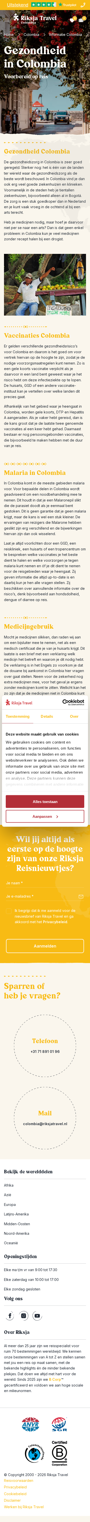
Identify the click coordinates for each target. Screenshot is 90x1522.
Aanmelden (45, 946)
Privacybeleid (55, 922)
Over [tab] (74, 716)
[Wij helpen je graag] (83, 5)
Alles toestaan (45, 802)
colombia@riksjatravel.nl (45, 1124)
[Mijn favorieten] (72, 20)
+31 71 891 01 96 (45, 1051)
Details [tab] (47, 716)
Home (9, 34)
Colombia (31, 34)
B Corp (56, 1379)
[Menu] (7, 20)
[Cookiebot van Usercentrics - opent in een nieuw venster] (63, 702)
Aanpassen (42, 816)
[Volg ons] (10, 1316)
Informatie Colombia (65, 34)
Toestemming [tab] (18, 716)
